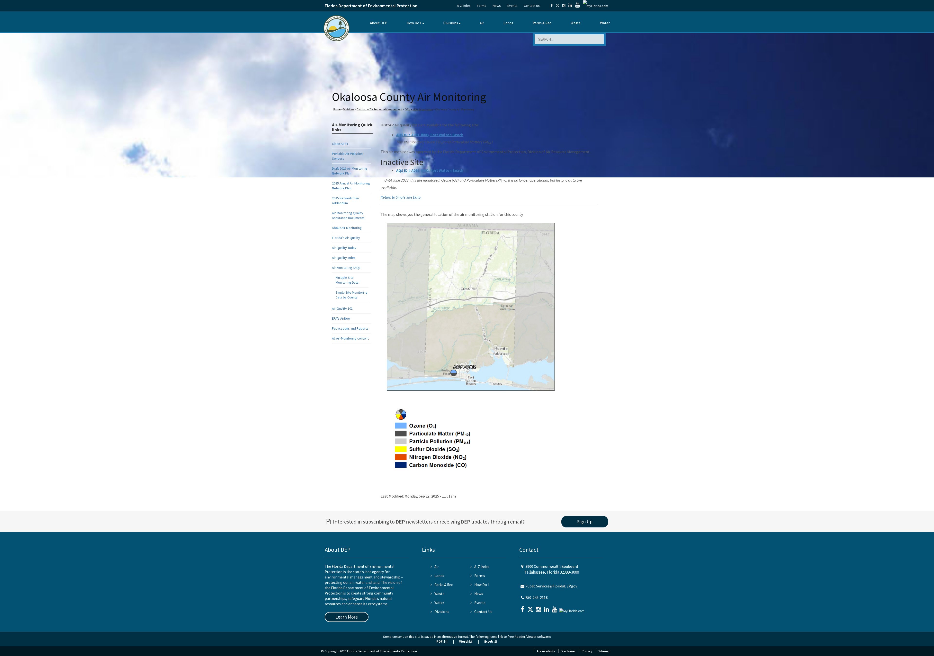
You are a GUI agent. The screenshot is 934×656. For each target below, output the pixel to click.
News (497, 5)
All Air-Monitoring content (350, 338)
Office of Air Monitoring (419, 109)
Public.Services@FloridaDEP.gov (551, 586)
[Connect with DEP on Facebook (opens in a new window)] (551, 5)
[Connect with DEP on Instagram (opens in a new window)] (563, 5)
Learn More (346, 617)
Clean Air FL (340, 143)
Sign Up (585, 522)
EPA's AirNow (341, 318)
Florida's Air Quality (346, 238)
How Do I (414, 23)
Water (605, 23)
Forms (481, 5)
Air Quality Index (343, 257)
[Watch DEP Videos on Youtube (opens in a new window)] (577, 5)
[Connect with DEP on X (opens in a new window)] (557, 5)
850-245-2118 (536, 597)
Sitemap (604, 651)
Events (512, 5)
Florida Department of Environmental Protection (371, 6)
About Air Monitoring (347, 228)
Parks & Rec (542, 23)
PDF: (440, 641)
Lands (508, 23)
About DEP (378, 23)
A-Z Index (463, 5)
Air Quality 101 (342, 308)
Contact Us (532, 5)
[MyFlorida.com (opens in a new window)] (595, 5)
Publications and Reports (350, 328)
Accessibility (546, 651)
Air (482, 23)
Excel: (489, 641)
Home (337, 109)
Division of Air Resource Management (379, 109)
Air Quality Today (344, 247)
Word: (464, 641)
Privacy (587, 651)
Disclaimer (568, 651)
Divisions (450, 23)
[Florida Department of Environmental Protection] (336, 28)
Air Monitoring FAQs (346, 267)
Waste (576, 23)
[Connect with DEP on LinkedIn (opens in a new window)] (570, 5)
